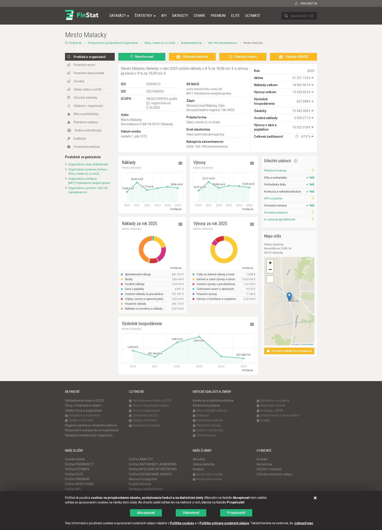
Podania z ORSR (271, 410)
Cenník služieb (75, 459)
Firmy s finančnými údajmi (83, 405)
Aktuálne (199, 459)
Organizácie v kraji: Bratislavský (88, 164)
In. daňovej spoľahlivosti (279, 219)
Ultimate (252, 15)
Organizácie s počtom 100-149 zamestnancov (87, 190)
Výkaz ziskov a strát (87, 89)
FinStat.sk (75, 42)
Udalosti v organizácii (88, 106)
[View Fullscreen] (270, 279)
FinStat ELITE (74, 474)
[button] (289, 296)
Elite (235, 15)
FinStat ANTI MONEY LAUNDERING (152, 464)
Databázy (117, 15)
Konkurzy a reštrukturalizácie (213, 400)
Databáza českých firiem (146, 489)
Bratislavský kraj (191, 42)
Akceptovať (146, 513)
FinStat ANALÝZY (141, 459)
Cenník (199, 15)
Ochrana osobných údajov (275, 474)
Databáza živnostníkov (84, 415)
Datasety (180, 15)
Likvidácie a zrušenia (274, 400)
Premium (218, 15)
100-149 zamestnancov (222, 42)
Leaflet (296, 344)
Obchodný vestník (272, 405)
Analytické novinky (209, 479)
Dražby (265, 420)
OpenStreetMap (307, 344)
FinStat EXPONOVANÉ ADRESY (150, 474)
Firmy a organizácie (146, 410)
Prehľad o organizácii (90, 57)
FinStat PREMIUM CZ (79, 464)
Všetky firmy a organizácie (83, 410)
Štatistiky (143, 15)
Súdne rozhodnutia (87, 130)
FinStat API (72, 489)
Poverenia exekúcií (87, 146)
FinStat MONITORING (79, 484)
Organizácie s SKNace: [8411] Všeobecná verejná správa (89, 181)
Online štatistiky (204, 464)
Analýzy (198, 469)
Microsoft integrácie (143, 479)
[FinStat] (81, 18)
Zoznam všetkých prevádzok (291, 351)
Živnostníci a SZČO (146, 415)
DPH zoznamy (273, 198)
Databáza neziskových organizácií (89, 435)
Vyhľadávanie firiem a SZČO (84, 400)
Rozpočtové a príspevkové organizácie (113, 42)
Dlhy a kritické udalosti (212, 410)
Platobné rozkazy (86, 122)
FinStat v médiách (269, 469)
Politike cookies (182, 523)
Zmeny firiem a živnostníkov (280, 415)
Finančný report (84, 65)
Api (163, 15)
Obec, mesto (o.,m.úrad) (159, 42)
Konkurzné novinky (210, 474)
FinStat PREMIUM (77, 479)
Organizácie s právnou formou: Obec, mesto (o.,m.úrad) (88, 171)
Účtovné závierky (85, 97)
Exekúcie (80, 138)
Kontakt (262, 459)
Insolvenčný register (146, 425)
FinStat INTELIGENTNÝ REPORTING (153, 469)
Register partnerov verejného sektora (91, 425)
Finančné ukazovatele (89, 73)
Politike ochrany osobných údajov (224, 523)
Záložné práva (206, 435)
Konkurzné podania (206, 405)
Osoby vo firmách (81, 420)
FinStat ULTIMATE (77, 469)
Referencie (264, 464)
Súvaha (79, 81)
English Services (140, 484)
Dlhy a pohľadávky (86, 114)
